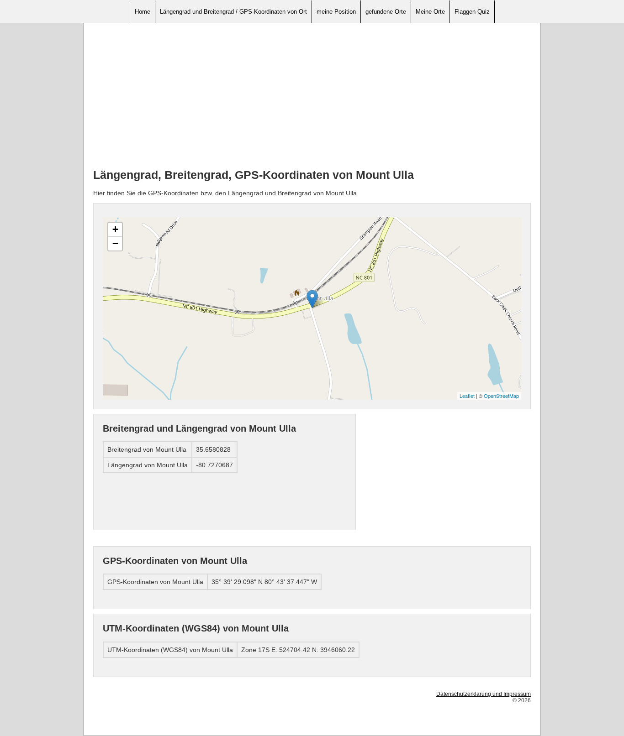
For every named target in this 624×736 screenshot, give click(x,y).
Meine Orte (430, 11)
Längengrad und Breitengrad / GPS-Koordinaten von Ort (233, 11)
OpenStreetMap (501, 395)
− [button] (115, 243)
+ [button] (115, 229)
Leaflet (467, 395)
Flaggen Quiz (472, 11)
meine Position (336, 11)
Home (142, 11)
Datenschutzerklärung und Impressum (483, 694)
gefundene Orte (385, 11)
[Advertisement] (312, 96)
